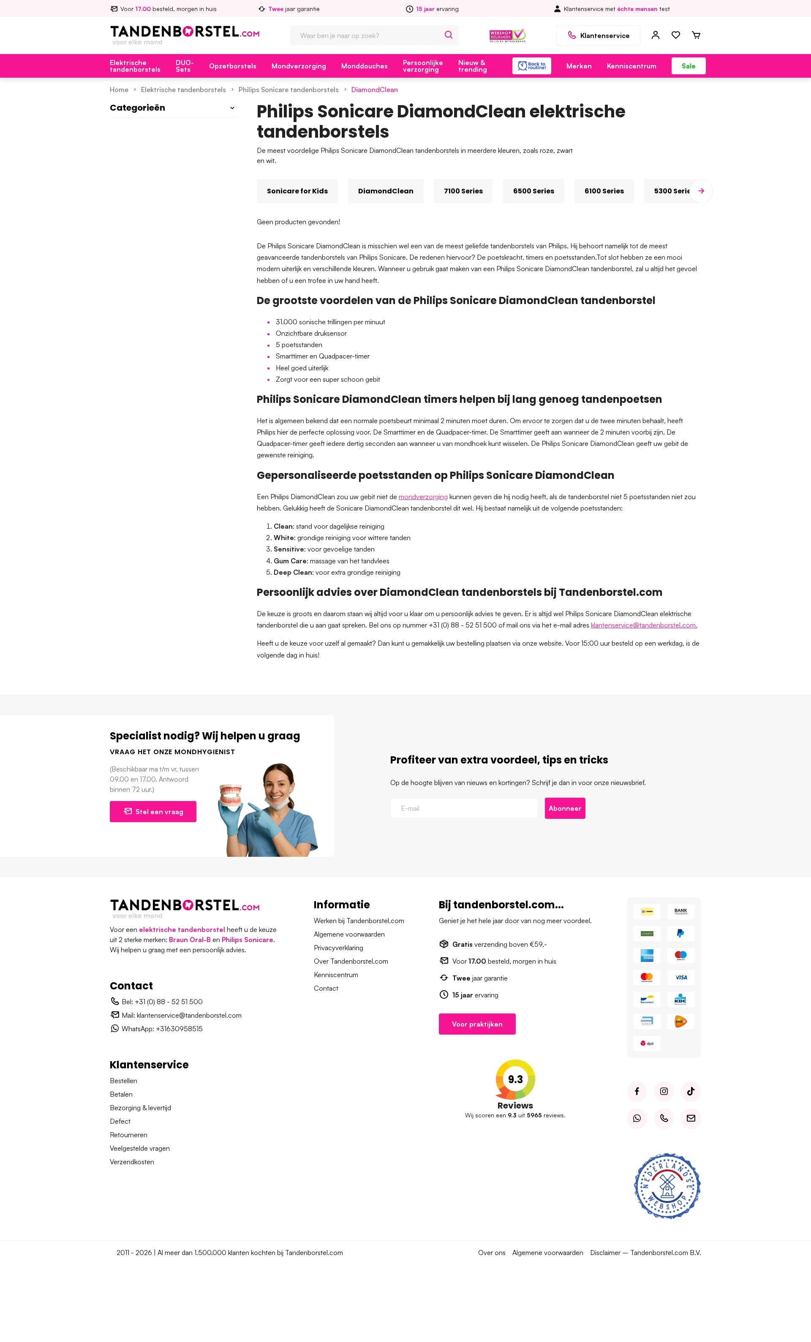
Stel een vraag (159, 811)
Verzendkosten (132, 1161)
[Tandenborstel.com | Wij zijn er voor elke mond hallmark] (508, 34)
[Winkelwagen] (696, 35)
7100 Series (463, 191)
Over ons (492, 1252)
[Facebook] (637, 1091)
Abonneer (565, 808)
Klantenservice (605, 35)
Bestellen (123, 1080)
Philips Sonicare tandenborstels (289, 89)
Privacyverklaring (338, 947)
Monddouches (364, 65)
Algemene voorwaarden (349, 934)
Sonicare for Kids (297, 191)
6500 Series (533, 191)
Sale (689, 66)
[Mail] (691, 1118)
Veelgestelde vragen (140, 1148)
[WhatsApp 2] (637, 1118)
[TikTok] (691, 1091)
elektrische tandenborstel (182, 929)
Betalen (121, 1094)
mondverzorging (423, 496)
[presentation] (257, 191)
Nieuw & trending (472, 66)
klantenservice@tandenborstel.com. (644, 625)
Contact (326, 988)
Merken (579, 65)
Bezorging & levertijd (140, 1107)
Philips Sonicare (247, 939)
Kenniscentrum (631, 65)
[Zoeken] (449, 35)
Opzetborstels (232, 65)
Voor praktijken (477, 1024)
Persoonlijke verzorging (423, 66)
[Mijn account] (655, 35)
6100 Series (604, 191)
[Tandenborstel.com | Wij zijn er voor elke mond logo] (185, 34)
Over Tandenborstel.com (351, 961)
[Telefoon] (664, 1118)
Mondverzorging (299, 65)
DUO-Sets (185, 66)
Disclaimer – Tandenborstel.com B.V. (645, 1252)
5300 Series (674, 191)
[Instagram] (664, 1091)
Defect (120, 1121)
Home (119, 89)
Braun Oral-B (190, 939)
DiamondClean (374, 89)
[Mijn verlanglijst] (676, 35)
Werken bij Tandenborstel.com (359, 920)
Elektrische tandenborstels (135, 66)
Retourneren (128, 1134)
